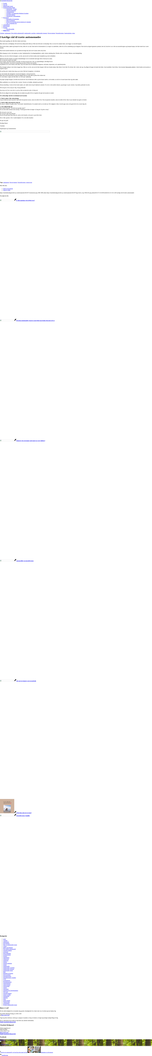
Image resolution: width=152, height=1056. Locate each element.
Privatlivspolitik (10, 29)
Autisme (2, 33)
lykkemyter (6, 959)
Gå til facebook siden (6, 1044)
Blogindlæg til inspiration (12, 19)
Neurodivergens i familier (9, 977)
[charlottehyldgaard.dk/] (6, 0)
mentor (5, 965)
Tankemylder (6, 1002)
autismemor (8, 33)
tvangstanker (6, 1003)
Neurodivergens (60, 33)
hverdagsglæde (7, 955)
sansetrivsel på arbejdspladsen (10, 990)
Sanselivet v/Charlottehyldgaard (8, 1040)
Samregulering (68, 33)
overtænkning (6, 980)
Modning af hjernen (8, 973)
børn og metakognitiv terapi (10, 944)
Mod (4, 972)
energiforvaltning (7, 950)
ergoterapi (5, 952)
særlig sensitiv (6, 1000)
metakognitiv (6, 966)
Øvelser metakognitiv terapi (10, 1005)
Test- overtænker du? (11, 23)
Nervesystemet (51, 33)
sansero (5, 987)
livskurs (5, 956)
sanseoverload (6, 985)
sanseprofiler (6, 986)
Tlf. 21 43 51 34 (4, 1032)
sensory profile (7, 995)
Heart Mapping (7, 953)
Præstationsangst (7, 982)
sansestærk (6, 989)
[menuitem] (77, 3)
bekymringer (6, 943)
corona (5, 946)
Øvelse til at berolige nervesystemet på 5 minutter (18, 22)
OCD (4, 979)
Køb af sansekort (10, 20)
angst (4, 939)
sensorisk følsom (7, 993)
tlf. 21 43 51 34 (5, 1015)
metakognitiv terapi (8, 970)
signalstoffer (6, 996)
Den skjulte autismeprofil (17, 33)
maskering (5, 960)
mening (5, 962)
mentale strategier (7, 963)
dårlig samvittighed (8, 947)
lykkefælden (6, 957)
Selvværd (5, 992)
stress (73, 33)
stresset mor (29, 182)
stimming (5, 997)
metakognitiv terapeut (41, 33)
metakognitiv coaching (30, 33)
